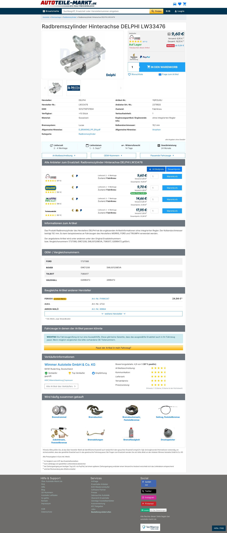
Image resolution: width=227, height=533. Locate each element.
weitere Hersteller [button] (113, 313)
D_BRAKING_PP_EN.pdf (89, 129)
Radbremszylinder (69, 17)
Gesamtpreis (174, 169)
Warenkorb (162, 67)
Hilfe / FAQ (219, 528)
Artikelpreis (156, 169)
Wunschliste (135, 74)
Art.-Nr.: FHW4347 (100, 298)
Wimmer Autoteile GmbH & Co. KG (70, 364)
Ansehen (156, 129)
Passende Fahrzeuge (163, 155)
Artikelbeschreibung (64, 155)
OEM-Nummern (113, 155)
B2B (168, 11)
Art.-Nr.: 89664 (99, 309)
